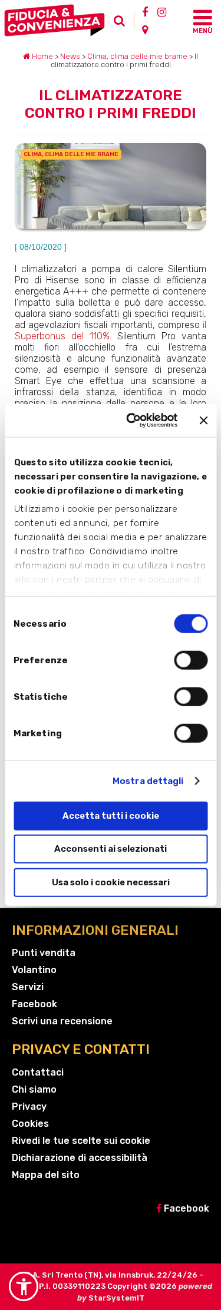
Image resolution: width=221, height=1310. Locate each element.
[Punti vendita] (145, 29)
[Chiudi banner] (203, 420)
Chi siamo (34, 1089)
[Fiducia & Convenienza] (57, 20)
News (70, 56)
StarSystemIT (116, 1298)
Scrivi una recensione (62, 1021)
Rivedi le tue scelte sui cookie (81, 1140)
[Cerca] (122, 23)
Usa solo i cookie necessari (111, 881)
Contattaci (38, 1072)
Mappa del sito (46, 1174)
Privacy (29, 1106)
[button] (23, 1286)
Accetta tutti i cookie (110, 815)
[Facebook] (145, 12)
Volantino (34, 969)
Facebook (34, 1004)
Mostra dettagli (148, 781)
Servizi (28, 987)
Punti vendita (43, 952)
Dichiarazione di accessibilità (79, 1157)
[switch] (190, 659)
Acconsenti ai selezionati (110, 848)
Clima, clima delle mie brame (137, 56)
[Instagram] (162, 12)
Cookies (30, 1123)
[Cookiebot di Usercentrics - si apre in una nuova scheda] (131, 420)
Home (41, 56)
